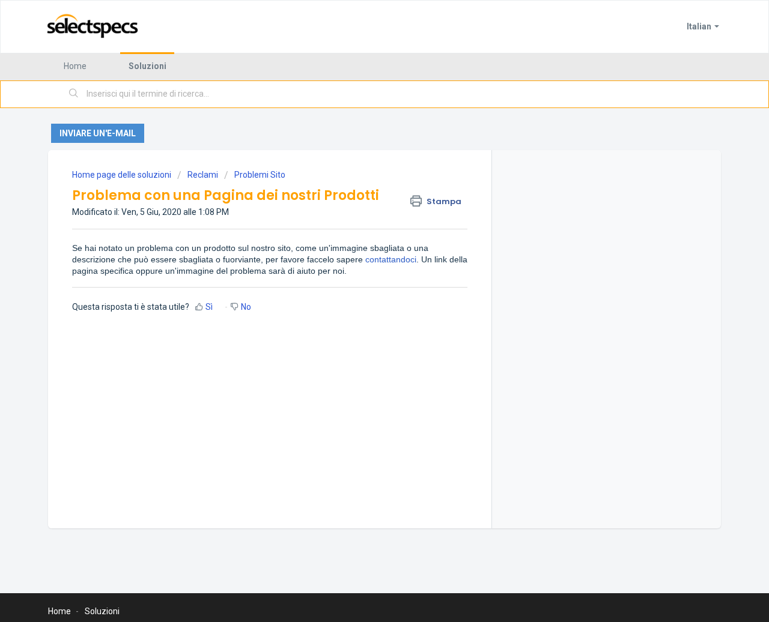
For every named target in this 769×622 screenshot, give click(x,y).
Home (75, 66)
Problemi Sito (259, 175)
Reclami (202, 175)
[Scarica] (362, 152)
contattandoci (390, 259)
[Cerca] (74, 94)
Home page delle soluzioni (122, 175)
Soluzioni (147, 66)
